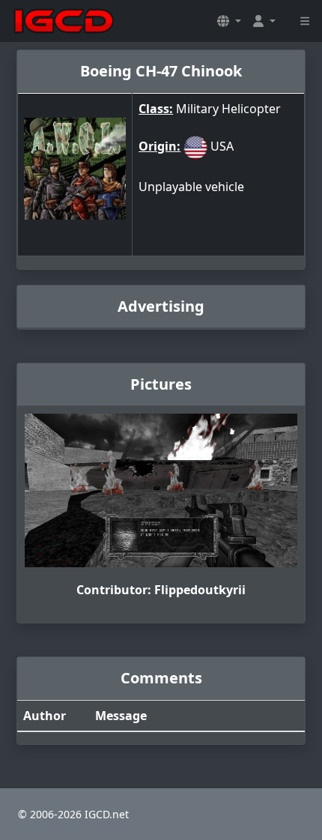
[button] (229, 21)
